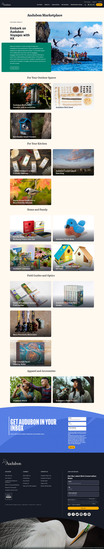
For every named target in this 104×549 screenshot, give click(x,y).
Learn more (14, 68)
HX (29, 46)
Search (85, 4)
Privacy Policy (74, 433)
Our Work (39, 4)
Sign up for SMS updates (29, 486)
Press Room (26, 481)
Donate (99, 4)
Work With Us (26, 475)
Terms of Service (82, 433)
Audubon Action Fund (11, 490)
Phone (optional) (72, 427)
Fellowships (26, 478)
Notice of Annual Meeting (12, 485)
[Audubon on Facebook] (73, 514)
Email (70, 418)
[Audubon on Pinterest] (89, 514)
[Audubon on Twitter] (77, 514)
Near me (92, 4)
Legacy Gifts (44, 483)
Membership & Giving (76, 4)
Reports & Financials (10, 487)
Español (100, 2)
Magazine (94, 2)
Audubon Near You (46, 475)
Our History (8, 478)
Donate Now (44, 481)
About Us (47, 4)
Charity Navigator (8, 496)
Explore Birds (55, 4)
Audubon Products (46, 478)
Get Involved (65, 4)
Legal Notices (25, 504)
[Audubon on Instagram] (69, 514)
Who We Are (8, 475)
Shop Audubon (87, 2)
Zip (69, 422)
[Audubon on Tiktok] (85, 514)
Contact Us (26, 483)
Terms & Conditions (77, 443)
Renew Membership (46, 486)
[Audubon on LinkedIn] (81, 514)
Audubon (6, 4)
